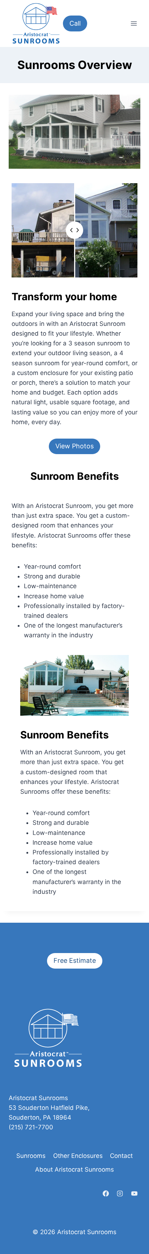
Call (75, 23)
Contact (121, 1155)
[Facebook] (106, 1193)
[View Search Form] (116, 23)
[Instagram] (120, 1193)
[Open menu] (133, 23)
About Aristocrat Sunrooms (74, 1169)
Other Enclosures (78, 1155)
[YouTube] (134, 1193)
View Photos (74, 446)
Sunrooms (31, 1155)
